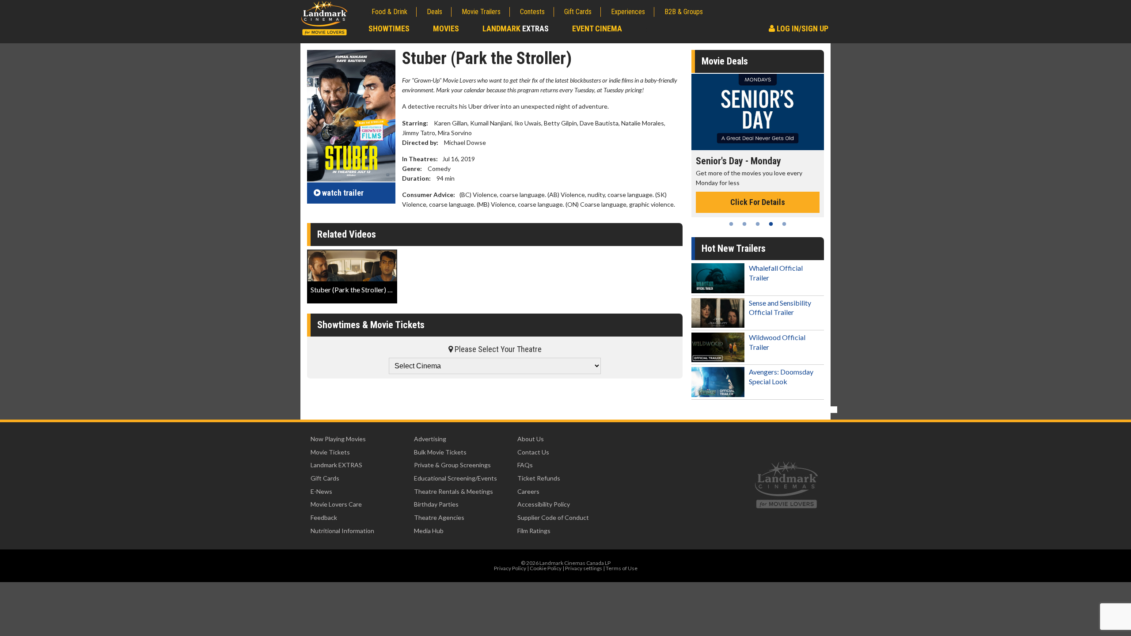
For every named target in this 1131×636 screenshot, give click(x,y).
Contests (532, 12)
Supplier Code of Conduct (553, 517)
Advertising (430, 439)
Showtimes (389, 28)
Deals (434, 12)
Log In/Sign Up (801, 28)
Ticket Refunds (538, 478)
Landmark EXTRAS (336, 465)
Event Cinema (597, 28)
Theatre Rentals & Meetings (453, 491)
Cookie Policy (546, 568)
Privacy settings (583, 568)
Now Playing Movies (338, 439)
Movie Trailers (481, 12)
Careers (528, 491)
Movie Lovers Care (336, 504)
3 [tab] (757, 224)
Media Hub (429, 530)
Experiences (628, 12)
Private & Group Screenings (452, 465)
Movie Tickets (330, 452)
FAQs (525, 465)
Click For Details (757, 202)
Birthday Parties (436, 504)
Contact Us (533, 452)
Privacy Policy (510, 568)
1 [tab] (731, 224)
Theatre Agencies (439, 517)
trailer (343, 192)
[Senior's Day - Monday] (757, 112)
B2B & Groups (683, 12)
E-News (321, 491)
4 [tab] (771, 224)
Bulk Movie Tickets (440, 452)
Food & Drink (389, 12)
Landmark (515, 28)
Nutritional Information (342, 530)
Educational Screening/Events (455, 478)
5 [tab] (784, 224)
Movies (446, 28)
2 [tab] (744, 224)
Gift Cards (578, 12)
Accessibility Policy (543, 504)
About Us (530, 439)
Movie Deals (725, 61)
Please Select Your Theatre (497, 349)
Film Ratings (533, 530)
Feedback (324, 517)
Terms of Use (622, 568)
